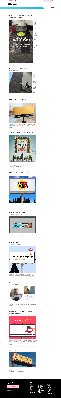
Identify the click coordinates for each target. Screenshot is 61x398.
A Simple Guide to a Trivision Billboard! (20, 349)
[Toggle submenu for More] (26, 7)
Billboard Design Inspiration (17, 212)
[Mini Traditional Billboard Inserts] (22, 112)
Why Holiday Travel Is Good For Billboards (21, 132)
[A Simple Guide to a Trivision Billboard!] (22, 359)
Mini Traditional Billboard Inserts (18, 99)
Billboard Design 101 (15, 242)
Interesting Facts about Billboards (18, 172)
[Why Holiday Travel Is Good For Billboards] (22, 148)
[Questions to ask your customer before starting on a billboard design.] (22, 327)
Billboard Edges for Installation (17, 68)
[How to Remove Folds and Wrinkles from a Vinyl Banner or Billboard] (21, 41)
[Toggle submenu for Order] (9, 7)
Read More (10, 94)
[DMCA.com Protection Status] (10, 390)
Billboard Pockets (14, 283)
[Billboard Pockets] (22, 293)
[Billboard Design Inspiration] (22, 224)
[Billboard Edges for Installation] (20, 82)
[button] (51, 7)
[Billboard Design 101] (22, 259)
